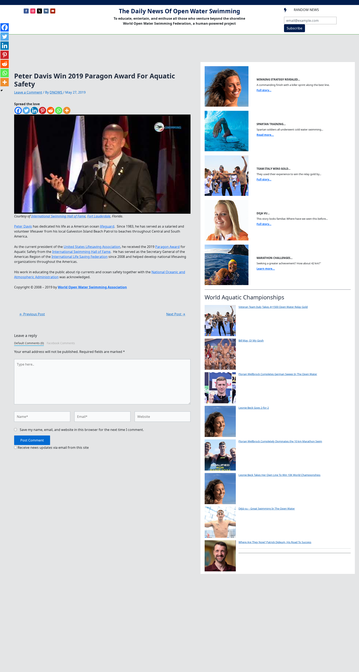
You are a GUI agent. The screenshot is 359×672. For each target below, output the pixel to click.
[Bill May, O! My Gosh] (220, 354)
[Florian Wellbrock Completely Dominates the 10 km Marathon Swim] (220, 455)
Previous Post (32, 314)
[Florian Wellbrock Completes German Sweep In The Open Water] (220, 387)
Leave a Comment (28, 92)
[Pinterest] (42, 110)
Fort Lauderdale (98, 216)
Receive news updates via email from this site (53, 447)
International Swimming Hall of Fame (58, 216)
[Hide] (1, 90)
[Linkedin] (34, 110)
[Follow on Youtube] (52, 11)
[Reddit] (50, 110)
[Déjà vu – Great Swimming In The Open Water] (220, 522)
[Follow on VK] (46, 11)
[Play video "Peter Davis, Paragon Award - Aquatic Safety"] (102, 164)
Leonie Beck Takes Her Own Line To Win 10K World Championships (279, 475)
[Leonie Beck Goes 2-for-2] (220, 421)
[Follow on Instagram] (32, 11)
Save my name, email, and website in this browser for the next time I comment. (82, 429)
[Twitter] (26, 110)
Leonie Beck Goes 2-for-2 (254, 408)
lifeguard (107, 226)
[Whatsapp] (58, 110)
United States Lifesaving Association (92, 246)
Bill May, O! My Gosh (251, 340)
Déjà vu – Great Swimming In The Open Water (267, 508)
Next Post (175, 314)
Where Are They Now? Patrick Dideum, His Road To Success (275, 542)
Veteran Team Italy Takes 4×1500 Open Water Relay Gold (273, 307)
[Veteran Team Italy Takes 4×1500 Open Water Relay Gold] (220, 320)
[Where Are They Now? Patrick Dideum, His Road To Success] (220, 555)
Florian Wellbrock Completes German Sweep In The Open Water (278, 374)
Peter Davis (23, 226)
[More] (66, 110)
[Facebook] (18, 110)
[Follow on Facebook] (26, 11)
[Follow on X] (39, 11)
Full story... (264, 90)
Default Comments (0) (29, 343)
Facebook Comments (61, 343)
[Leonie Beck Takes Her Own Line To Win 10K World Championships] (220, 488)
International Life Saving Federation (80, 256)
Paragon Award (167, 246)
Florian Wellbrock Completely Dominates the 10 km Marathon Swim (280, 441)
